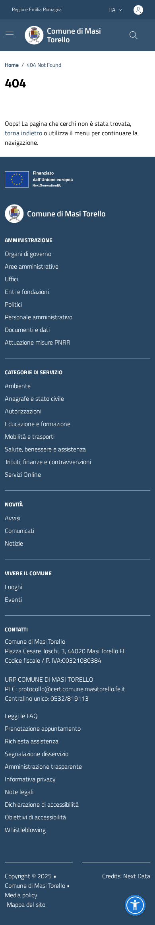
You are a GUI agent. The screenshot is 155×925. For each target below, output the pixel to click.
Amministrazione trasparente (43, 766)
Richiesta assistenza (31, 741)
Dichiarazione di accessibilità (42, 804)
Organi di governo (28, 253)
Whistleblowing (25, 829)
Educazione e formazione (37, 423)
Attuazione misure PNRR (37, 342)
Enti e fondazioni (27, 291)
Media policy (21, 895)
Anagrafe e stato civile (34, 398)
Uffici (11, 279)
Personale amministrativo (38, 317)
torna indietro (23, 133)
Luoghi (13, 586)
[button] (135, 905)
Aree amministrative (31, 266)
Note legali (19, 791)
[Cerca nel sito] (133, 35)
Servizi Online (23, 474)
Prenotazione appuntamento (43, 728)
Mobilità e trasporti (29, 436)
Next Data (136, 876)
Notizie (14, 543)
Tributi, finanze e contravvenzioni (48, 461)
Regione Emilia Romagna (37, 9)
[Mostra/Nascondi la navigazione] (9, 34)
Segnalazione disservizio (36, 753)
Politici (13, 304)
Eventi (13, 599)
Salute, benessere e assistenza (45, 449)
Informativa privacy (30, 779)
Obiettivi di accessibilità (35, 817)
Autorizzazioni (23, 411)
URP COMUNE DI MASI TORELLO (49, 679)
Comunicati (19, 530)
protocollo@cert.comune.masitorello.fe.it (71, 689)
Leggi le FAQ (21, 715)
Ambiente (18, 385)
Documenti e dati (27, 329)
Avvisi (12, 518)
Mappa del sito (26, 904)
